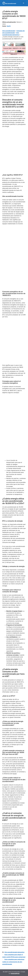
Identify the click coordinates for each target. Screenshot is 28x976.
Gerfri (9, 26)
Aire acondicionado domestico (14, 952)
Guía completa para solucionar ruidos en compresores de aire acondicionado (13, 962)
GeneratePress (15, 973)
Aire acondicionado (8, 31)
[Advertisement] (14, 143)
